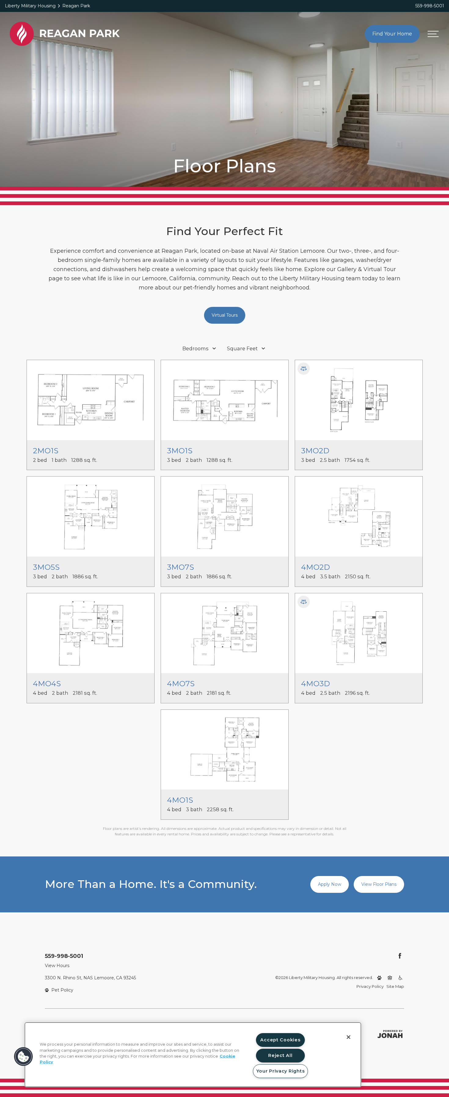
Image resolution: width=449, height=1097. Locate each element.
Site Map (395, 986)
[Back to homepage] (65, 34)
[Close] (348, 1037)
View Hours (57, 965)
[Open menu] (433, 34)
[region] (192, 1054)
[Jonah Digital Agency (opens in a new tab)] (390, 1034)
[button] (23, 1056)
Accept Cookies (280, 1040)
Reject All (280, 1055)
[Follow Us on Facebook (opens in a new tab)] (400, 956)
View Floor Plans (378, 884)
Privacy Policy (370, 986)
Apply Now (329, 884)
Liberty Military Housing (30, 6)
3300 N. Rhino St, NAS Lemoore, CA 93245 (90, 978)
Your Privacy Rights (280, 1071)
